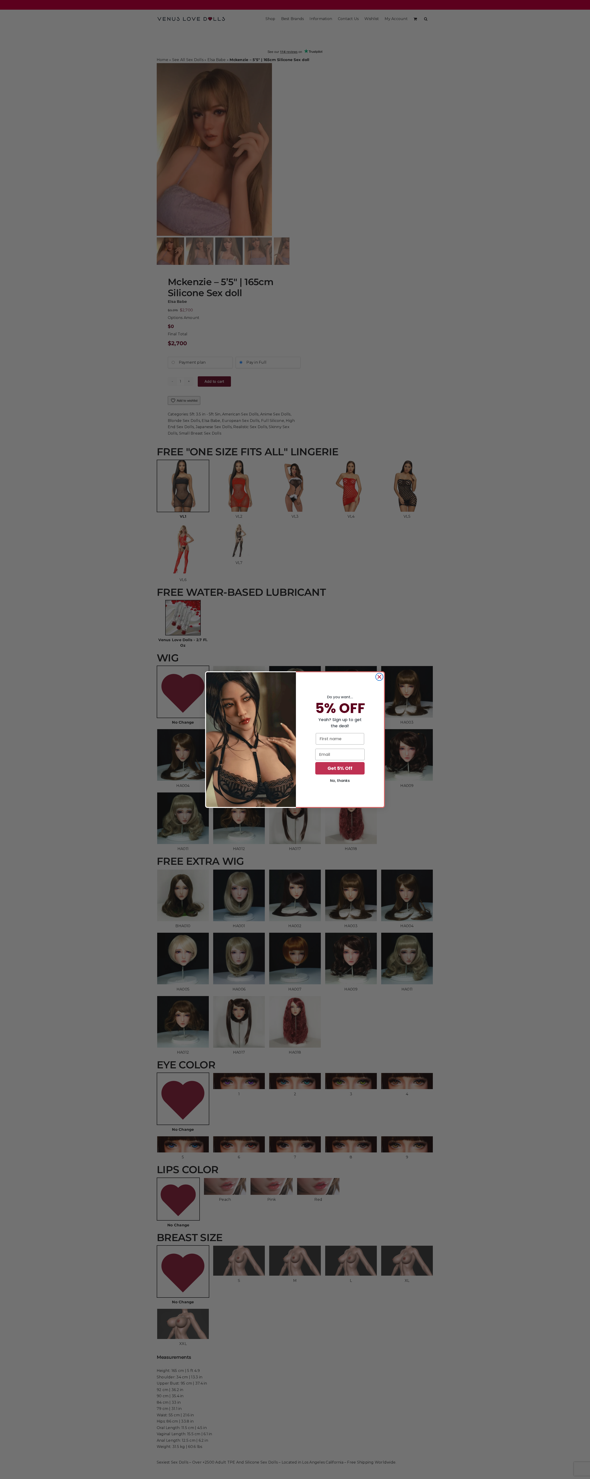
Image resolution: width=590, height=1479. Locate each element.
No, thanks (340, 780)
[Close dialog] (379, 677)
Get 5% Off (339, 768)
